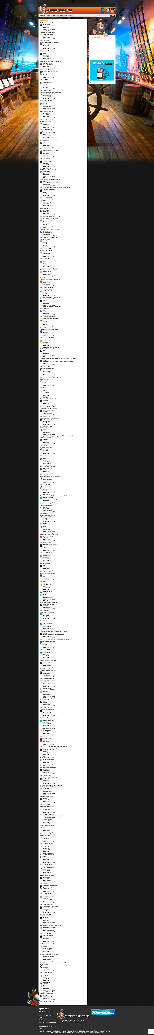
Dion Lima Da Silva (46, 45)
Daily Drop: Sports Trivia (47, 643)
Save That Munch (46, 788)
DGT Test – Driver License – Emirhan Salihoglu (49, 534)
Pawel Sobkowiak (46, 838)
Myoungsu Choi (45, 751)
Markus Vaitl (45, 242)
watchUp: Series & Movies (48, 161)
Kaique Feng (45, 311)
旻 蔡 (44, 596)
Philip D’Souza (45, 605)
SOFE (44, 966)
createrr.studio (45, 163)
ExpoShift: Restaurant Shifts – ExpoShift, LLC (49, 906)
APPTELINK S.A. (46, 392)
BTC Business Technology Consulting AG (50, 499)
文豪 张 (44, 761)
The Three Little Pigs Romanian (49, 320)
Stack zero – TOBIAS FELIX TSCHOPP (47, 854)
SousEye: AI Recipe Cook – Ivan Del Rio (47, 583)
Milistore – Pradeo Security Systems (47, 825)
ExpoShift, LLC (45, 909)
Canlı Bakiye (45, 360)
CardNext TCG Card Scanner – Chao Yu (47, 32)
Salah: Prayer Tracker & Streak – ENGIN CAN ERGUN (50, 866)
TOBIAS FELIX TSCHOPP (47, 858)
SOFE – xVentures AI (44, 964)
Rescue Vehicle (46, 210)
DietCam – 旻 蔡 (43, 592)
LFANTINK (44, 987)
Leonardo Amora (46, 898)
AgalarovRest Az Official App (48, 956)
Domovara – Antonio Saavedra (46, 52)
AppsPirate (56, 9)
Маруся (44, 740)
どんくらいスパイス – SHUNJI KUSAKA (48, 660)
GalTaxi (44, 985)
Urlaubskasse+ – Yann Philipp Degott (47, 806)
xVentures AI (45, 967)
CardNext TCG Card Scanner (48, 34)
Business (48, 56)
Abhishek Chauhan (46, 799)
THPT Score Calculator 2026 (48, 231)
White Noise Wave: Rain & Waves (49, 749)
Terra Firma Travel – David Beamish (47, 651)
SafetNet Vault (45, 439)
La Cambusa (45, 937)
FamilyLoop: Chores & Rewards (49, 132)
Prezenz (44, 526)
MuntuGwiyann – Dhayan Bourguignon (47, 680)
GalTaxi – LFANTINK (44, 983)
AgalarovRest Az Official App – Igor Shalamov (49, 954)
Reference (48, 37)
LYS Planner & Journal (47, 730)
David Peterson (45, 332)
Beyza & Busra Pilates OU (47, 479)
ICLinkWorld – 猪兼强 (44, 427)
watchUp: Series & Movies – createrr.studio (48, 160)
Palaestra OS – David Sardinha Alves (47, 709)
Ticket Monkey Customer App (48, 281)
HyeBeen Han (45, 919)
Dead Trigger (45, 350)
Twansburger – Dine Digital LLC (46, 505)
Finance (47, 244)
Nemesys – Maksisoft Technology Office (48, 199)
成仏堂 (44, 701)
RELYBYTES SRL (46, 211)
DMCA (61, 15)
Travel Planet (45, 975)
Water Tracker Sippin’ (47, 846)
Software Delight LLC (47, 693)
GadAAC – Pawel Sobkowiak (45, 835)
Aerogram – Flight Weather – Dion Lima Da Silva (49, 42)
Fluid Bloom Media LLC (47, 996)
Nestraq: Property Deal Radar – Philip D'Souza (49, 602)
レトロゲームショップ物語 (48, 220)
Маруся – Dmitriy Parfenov (45, 738)
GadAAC (44, 837)
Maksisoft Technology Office (48, 202)
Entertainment (49, 165)
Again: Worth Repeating (47, 887)
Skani (44, 142)
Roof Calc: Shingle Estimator (48, 759)
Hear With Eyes (45, 917)
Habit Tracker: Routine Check (48, 720)
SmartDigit (45, 460)
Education (48, 85)
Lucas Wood (45, 644)
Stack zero (45, 856)
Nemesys (44, 200)
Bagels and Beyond (46, 877)
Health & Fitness (49, 97)
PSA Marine (45, 390)
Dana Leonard (45, 192)
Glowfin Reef (45, 995)
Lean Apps (45, 518)
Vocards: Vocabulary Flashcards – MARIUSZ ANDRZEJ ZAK (51, 816)
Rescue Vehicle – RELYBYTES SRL (46, 208)
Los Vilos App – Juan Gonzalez (46, 447)
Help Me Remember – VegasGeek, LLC (47, 111)
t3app (44, 565)
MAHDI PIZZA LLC (46, 938)
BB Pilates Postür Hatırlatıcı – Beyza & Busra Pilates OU (51, 476)
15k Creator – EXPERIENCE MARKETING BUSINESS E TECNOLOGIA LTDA (53, 631)
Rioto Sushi (45, 946)
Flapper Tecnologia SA (47, 302)
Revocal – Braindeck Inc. (45, 339)
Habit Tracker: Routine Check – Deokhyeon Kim (49, 719)
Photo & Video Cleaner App (48, 152)
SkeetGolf (44, 123)
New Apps (44, 21)
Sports (47, 194)
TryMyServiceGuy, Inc (47, 173)
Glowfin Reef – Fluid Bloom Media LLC (47, 993)
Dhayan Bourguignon (47, 683)
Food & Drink (49, 106)
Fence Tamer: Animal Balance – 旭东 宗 (48, 289)
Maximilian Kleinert (46, 352)
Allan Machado (45, 134)
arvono (44, 310)
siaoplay (44, 181)
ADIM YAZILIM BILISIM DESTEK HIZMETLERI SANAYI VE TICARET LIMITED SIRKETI (58, 361)
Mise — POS (45, 103)
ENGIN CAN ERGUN (46, 869)
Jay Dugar (45, 977)
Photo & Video (49, 155)
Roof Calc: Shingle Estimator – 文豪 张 (47, 757)
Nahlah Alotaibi (46, 615)
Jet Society (45, 300)
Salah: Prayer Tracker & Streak (49, 867)
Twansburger (45, 507)
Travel (47, 303)
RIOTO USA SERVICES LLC (47, 948)
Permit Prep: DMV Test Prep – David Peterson (49, 329)
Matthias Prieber (46, 780)
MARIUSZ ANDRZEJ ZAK (47, 819)
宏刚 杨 (44, 382)
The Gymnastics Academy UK (48, 410)
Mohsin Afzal (45, 26)
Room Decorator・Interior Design (49, 927)
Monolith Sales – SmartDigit (45, 457)
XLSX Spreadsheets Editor (48, 516)
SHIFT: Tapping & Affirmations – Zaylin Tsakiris (49, 544)
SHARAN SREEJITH (46, 421)
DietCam (44, 594)
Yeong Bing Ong (46, 124)
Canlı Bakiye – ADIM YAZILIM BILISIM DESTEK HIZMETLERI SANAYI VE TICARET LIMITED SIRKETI (58, 358)
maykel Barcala (46, 144)
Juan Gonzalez (45, 450)
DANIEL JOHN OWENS (47, 371)
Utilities (47, 66)
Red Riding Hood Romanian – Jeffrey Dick (48, 81)
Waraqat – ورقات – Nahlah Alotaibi (47, 612)
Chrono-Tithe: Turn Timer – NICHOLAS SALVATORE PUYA (51, 61)
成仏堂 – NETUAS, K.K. (44, 699)
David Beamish (45, 654)
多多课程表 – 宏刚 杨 (44, 379)
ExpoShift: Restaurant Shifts (48, 907)
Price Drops (56, 15)
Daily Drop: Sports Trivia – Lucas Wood (47, 641)
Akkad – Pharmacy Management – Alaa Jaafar (49, 71)
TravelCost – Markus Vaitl (45, 239)
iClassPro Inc (45, 411)
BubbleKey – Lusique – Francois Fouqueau (48, 269)
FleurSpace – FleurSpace (45, 260)
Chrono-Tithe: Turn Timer (47, 63)
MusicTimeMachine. (46, 769)
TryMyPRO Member (46, 171)
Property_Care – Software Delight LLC (47, 689)
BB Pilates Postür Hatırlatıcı (48, 478)
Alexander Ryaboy (46, 770)
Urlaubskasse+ (45, 808)
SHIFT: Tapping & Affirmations (48, 546)
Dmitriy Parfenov (46, 741)
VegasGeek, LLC (46, 114)
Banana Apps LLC (46, 153)
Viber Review (42, 1019)
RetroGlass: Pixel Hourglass (48, 575)
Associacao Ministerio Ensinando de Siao (51, 182)
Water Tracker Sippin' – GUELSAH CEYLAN (48, 845)
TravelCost (45, 240)
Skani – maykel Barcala (44, 140)
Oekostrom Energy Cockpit (48, 497)
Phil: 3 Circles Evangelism (48, 778)
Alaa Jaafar (45, 74)
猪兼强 (44, 431)
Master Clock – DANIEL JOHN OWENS (47, 368)
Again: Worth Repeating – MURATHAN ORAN (48, 885)
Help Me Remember (46, 113)
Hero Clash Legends (46, 24)
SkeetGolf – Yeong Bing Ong (45, 121)
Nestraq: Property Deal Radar (48, 604)
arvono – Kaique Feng (44, 308)
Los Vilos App (45, 449)
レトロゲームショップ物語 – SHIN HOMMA (49, 218)
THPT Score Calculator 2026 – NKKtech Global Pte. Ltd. (51, 229)
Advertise (48, 1031)
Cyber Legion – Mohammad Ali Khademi (48, 398)
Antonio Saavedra (46, 55)
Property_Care (45, 691)
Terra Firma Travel (46, 652)
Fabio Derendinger (46, 528)
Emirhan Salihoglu (46, 537)
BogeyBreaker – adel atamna (45, 486)
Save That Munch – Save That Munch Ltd (48, 786)
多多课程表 (45, 381)
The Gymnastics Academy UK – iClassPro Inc (48, 408)
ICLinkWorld (45, 429)
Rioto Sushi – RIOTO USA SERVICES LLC (47, 945)
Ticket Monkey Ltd (46, 282)
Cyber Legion (45, 400)
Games (47, 27)
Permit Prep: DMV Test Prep (48, 331)
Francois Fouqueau (46, 273)
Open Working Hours (47, 555)
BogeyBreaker (45, 487)
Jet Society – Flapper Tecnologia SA (47, 298)
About (65, 15)
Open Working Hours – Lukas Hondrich (47, 554)
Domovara (45, 53)
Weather (48, 47)
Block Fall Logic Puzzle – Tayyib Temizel (48, 466)
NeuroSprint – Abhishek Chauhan (46, 796)
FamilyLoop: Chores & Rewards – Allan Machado (49, 131)
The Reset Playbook (46, 672)
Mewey (44, 576)
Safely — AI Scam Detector (48, 623)
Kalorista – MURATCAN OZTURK (46, 250)
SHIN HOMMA (45, 221)
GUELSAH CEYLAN (46, 848)
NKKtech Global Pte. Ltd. (47, 232)
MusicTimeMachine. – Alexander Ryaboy (48, 767)
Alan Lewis (45, 440)
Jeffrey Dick (45, 84)
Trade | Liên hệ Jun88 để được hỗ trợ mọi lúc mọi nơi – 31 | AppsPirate (83, 1032)
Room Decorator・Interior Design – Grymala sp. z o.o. (50, 925)
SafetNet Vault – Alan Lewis (45, 437)
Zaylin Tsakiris (45, 547)
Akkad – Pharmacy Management (49, 73)
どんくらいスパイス (47, 662)
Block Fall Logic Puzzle (47, 468)
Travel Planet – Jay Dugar (45, 974)
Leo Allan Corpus (46, 625)
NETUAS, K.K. (45, 702)
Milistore (44, 827)
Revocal (44, 340)
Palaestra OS (45, 711)
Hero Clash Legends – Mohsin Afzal (47, 22)
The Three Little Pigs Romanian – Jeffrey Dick (49, 318)
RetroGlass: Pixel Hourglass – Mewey (47, 573)
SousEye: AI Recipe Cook (47, 584)
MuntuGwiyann (45, 681)
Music (47, 772)
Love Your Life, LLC (46, 731)
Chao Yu (44, 35)
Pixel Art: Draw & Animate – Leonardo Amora (49, 895)
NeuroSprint (45, 798)
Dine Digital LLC (46, 508)
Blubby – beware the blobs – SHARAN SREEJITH (49, 418)
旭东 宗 (44, 292)
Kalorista (44, 252)
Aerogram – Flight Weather (48, 44)
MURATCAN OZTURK (46, 253)
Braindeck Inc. (45, 342)
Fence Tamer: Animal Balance (48, 290)
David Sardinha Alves (47, 712)
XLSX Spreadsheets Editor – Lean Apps (47, 515)
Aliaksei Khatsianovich (47, 95)
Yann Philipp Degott (46, 809)
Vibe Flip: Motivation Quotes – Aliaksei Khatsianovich (50, 92)
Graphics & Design (50, 899)
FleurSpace (45, 261)
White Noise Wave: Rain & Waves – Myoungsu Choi (50, 748)
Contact (70, 15)
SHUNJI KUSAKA (46, 664)
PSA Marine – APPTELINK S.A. (46, 389)
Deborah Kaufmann (46, 673)
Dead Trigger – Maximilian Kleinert (47, 348)
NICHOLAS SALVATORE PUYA (48, 64)
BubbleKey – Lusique (47, 271)
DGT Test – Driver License (48, 536)
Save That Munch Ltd (47, 790)
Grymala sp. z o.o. (46, 928)
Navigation (48, 373)
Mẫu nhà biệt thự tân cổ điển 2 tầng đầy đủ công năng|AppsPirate (91, 1031)
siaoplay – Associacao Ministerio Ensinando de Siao (50, 179)
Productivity (48, 116)
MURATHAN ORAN (46, 888)
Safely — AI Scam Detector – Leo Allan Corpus (49, 622)
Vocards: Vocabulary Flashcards (49, 817)
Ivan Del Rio (45, 586)
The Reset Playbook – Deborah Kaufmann (48, 670)
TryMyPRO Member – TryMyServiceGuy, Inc (48, 169)
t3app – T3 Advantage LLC (45, 563)
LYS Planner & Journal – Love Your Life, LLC (48, 728)
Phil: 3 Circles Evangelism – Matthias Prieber (49, 777)
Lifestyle (48, 607)
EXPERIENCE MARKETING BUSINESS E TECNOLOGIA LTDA (53, 634)
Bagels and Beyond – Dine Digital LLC (47, 875)
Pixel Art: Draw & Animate (48, 896)
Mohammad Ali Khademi (47, 402)
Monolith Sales (45, 458)
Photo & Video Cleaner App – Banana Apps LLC (49, 150)
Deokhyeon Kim (46, 722)
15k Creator (45, 633)
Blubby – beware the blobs (48, 419)
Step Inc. (44, 105)
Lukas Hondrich (46, 557)
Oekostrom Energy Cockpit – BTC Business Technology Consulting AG (53, 495)
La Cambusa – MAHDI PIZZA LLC (46, 935)
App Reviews (42, 15)
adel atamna (45, 489)
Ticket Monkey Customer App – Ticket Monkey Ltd (50, 279)
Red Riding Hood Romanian (48, 82)
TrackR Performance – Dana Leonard (47, 189)
